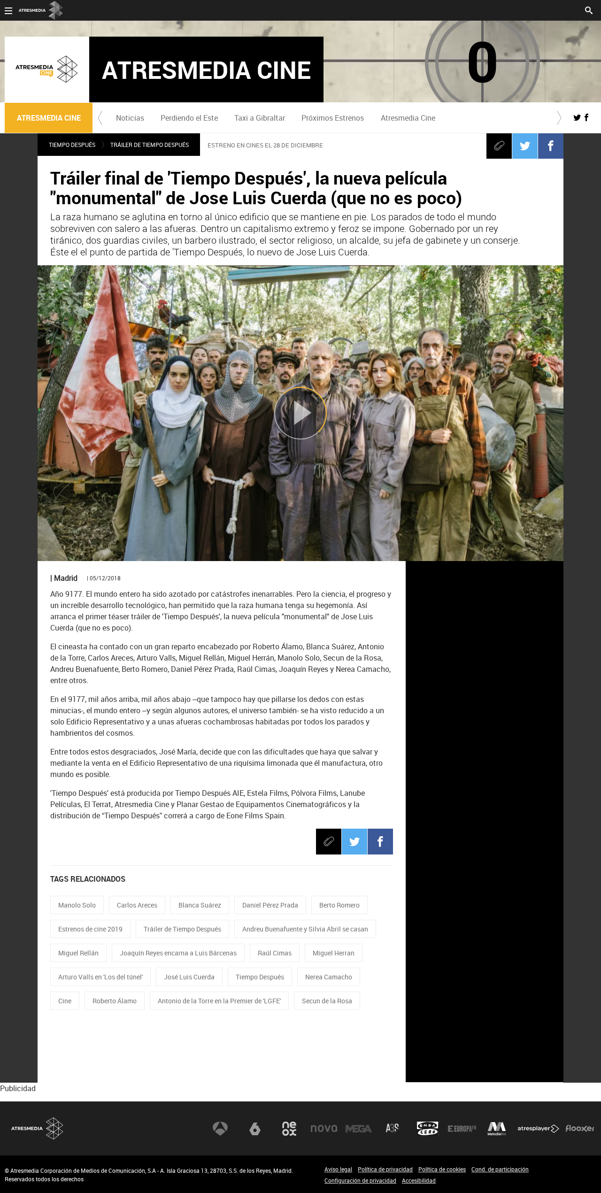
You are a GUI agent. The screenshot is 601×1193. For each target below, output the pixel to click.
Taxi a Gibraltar (259, 118)
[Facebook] (550, 145)
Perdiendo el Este (189, 118)
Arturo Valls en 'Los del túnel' (100, 976)
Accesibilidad (419, 1180)
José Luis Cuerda (189, 976)
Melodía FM (497, 1129)
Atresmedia (37, 1128)
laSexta (255, 1129)
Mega (359, 1129)
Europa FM (462, 1129)
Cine (64, 1000)
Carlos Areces (137, 905)
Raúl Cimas (275, 952)
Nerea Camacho (328, 976)
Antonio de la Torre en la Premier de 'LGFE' (219, 1000)
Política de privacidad (385, 1169)
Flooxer (580, 1129)
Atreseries (393, 1129)
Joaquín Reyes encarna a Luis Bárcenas (178, 952)
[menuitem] (130, 117)
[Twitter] (525, 145)
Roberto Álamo (114, 1000)
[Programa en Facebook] (586, 117)
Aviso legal (338, 1169)
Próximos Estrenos (332, 118)
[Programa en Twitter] (577, 117)
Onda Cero (428, 1129)
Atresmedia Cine (408, 118)
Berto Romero (339, 905)
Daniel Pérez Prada (270, 905)
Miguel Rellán (78, 952)
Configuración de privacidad (360, 1180)
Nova (324, 1129)
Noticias (130, 118)
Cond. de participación (500, 1169)
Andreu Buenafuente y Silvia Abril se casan (305, 928)
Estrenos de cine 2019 (90, 928)
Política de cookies (442, 1169)
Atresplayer (538, 1129)
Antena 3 (220, 1129)
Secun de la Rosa (327, 1000)
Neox (289, 1129)
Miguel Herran (333, 952)
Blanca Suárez (199, 905)
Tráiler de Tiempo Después (149, 144)
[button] (100, 117)
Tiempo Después (72, 144)
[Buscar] (588, 9)
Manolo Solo (77, 905)
